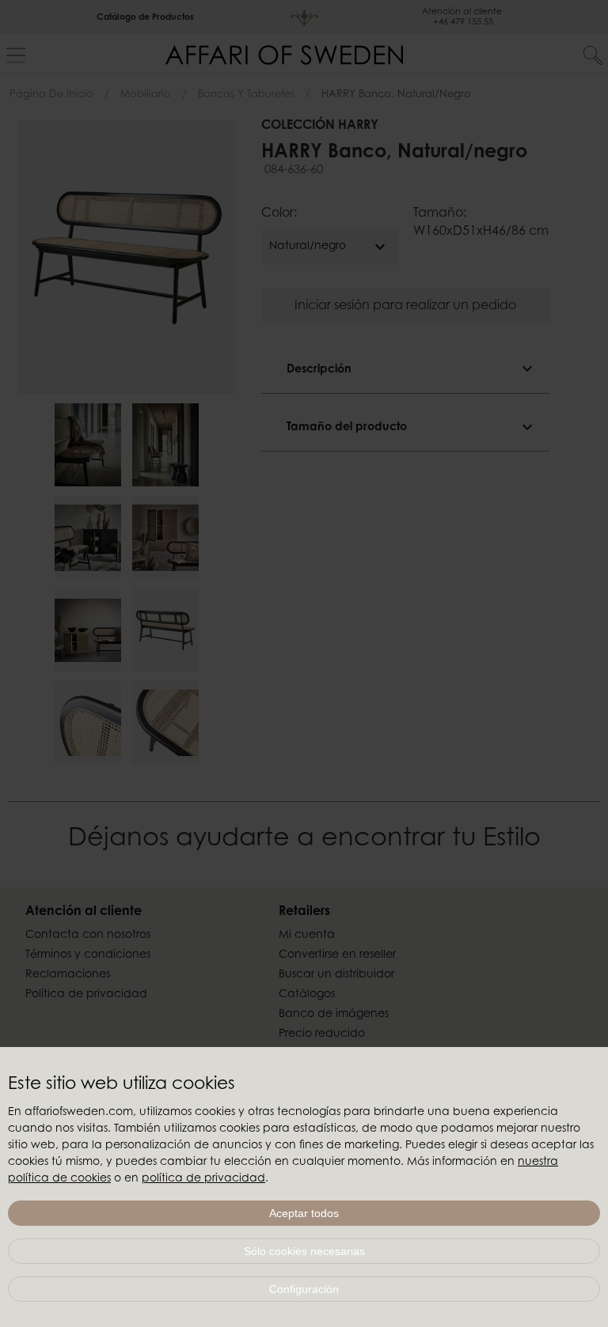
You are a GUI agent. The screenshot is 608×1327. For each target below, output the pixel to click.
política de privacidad (203, 1179)
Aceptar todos (304, 1213)
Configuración (304, 1289)
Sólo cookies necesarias (304, 1251)
